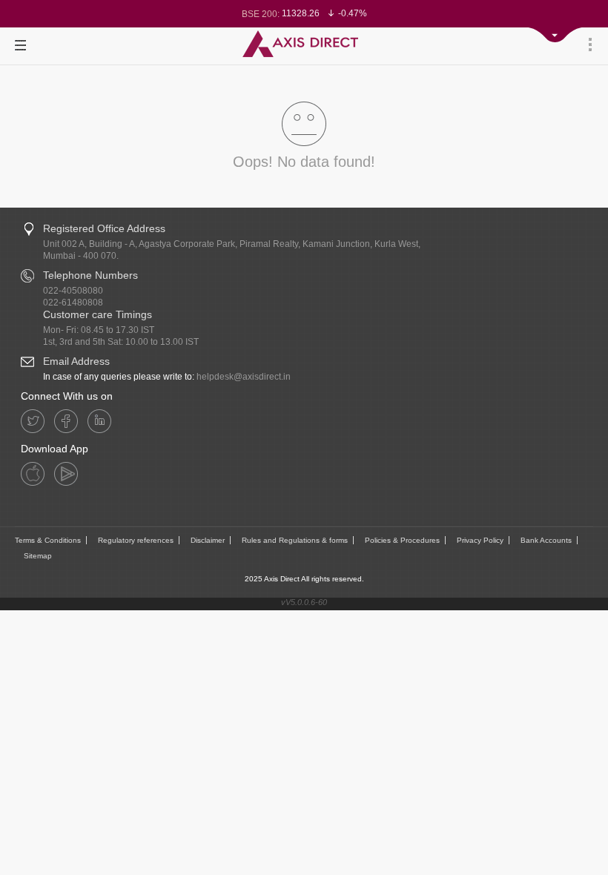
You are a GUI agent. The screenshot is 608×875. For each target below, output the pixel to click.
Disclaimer (208, 540)
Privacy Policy (480, 540)
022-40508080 (73, 290)
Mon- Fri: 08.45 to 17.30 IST (98, 330)
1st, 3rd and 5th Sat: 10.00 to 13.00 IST (121, 342)
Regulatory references (136, 540)
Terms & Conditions (48, 540)
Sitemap (38, 556)
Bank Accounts (546, 540)
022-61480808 (73, 302)
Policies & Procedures (402, 540)
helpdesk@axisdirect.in (243, 377)
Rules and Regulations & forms (295, 540)
